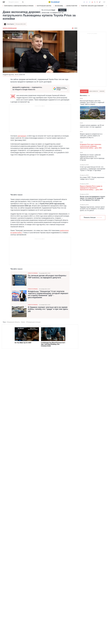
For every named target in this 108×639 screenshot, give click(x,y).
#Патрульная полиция (33, 322)
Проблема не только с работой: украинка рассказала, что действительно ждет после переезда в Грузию (92, 157)
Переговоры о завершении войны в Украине (18, 5)
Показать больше (90, 217)
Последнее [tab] (84, 91)
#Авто (23, 322)
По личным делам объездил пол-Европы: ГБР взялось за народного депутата (47, 277)
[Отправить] (22, 2)
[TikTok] (99, 2)
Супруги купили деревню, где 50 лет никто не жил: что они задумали (92, 126)
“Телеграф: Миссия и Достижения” (92, 5)
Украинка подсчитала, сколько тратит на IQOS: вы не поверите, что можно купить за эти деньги (92, 208)
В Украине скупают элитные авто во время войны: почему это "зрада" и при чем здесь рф (48, 309)
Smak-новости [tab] (93, 91)
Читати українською (10, 28)
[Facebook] (84, 2)
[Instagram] (97, 2)
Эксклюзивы (59, 5)
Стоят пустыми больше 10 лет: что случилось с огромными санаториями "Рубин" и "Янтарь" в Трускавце (92, 168)
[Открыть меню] (3, 2)
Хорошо (62, 10)
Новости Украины (33, 273)
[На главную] (54, 2)
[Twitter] (95, 2)
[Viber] (86, 2)
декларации (22, 136)
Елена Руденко (10, 24)
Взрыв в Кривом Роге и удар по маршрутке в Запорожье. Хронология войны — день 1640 (91, 187)
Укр (104, 2)
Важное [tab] (102, 91)
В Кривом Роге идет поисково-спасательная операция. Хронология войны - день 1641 (91, 146)
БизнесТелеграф (71, 5)
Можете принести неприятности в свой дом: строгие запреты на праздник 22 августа (91, 135)
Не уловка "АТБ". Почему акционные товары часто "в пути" (92, 178)
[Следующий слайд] (106, 6)
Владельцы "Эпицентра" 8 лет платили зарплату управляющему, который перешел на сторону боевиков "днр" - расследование (48, 294)
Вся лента (83, 95)
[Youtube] (92, 2)
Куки (53, 10)
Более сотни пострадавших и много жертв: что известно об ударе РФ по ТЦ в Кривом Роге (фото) (92, 198)
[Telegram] (89, 2)
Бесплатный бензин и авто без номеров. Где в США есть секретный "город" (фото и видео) (92, 102)
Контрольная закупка (44, 5)
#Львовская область (13, 322)
